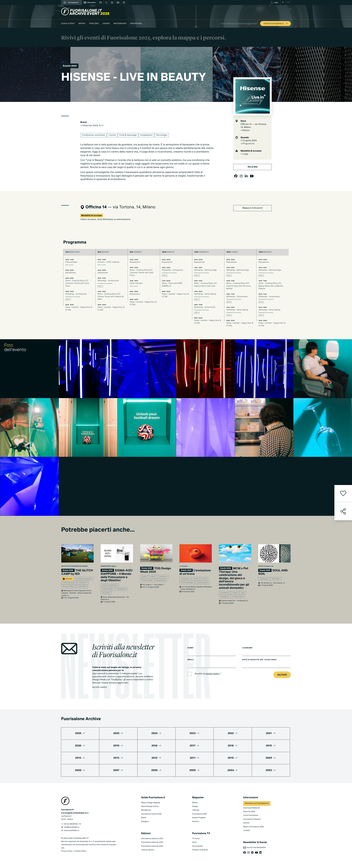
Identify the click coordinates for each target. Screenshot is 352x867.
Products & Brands (200, 850)
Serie (194, 842)
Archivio (195, 821)
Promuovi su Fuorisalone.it (257, 803)
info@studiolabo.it (71, 827)
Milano (195, 803)
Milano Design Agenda (150, 803)
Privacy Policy (67, 851)
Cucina (112, 135)
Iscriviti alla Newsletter (256, 847)
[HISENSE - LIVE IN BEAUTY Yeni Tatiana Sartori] (88, 368)
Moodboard (120, 23)
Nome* (191, 648)
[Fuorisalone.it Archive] (85, 11)
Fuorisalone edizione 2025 (152, 842)
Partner (246, 823)
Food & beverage (128, 135)
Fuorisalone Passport (252, 819)
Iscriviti (282, 675)
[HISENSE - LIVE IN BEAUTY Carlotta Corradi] (146, 368)
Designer (145, 821)
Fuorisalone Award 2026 (151, 814)
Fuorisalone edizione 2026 (152, 838)
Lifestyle (195, 810)
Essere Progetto (199, 818)
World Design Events (150, 806)
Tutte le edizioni (147, 850)
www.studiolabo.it (71, 830)
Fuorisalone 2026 (199, 814)
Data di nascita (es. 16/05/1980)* (259, 660)
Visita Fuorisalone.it (273, 24)
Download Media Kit (251, 808)
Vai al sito (253, 167)
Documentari (197, 846)
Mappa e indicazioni (252, 208)
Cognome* (247, 648)
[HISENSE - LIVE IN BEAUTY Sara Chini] (29, 427)
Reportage (136, 23)
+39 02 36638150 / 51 (72, 824)
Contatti (246, 830)
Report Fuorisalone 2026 (253, 827)
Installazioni (146, 135)
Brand (143, 818)
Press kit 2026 (249, 812)
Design (195, 806)
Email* (191, 660)
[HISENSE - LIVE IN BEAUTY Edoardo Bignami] (29, 486)
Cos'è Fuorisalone (250, 815)
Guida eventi (68, 23)
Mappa (82, 23)
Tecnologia (161, 135)
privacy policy (212, 674)
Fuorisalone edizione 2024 (152, 846)
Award (106, 23)
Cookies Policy (80, 851)
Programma (248, 144)
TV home (196, 838)
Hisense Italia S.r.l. (93, 125)
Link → (68, 299)
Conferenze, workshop (93, 135)
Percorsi (94, 23)
